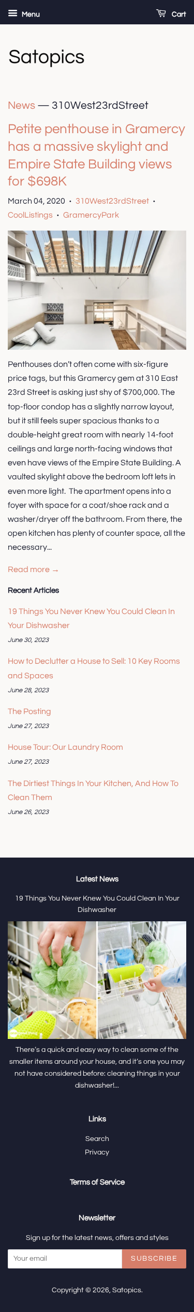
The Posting (29, 711)
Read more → (33, 569)
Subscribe (154, 1258)
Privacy (97, 1152)
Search (97, 1139)
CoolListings (30, 215)
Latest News (97, 879)
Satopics (126, 1290)
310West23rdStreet (112, 201)
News (21, 105)
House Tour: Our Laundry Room (65, 747)
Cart (178, 14)
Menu (30, 14)
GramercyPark (91, 215)
